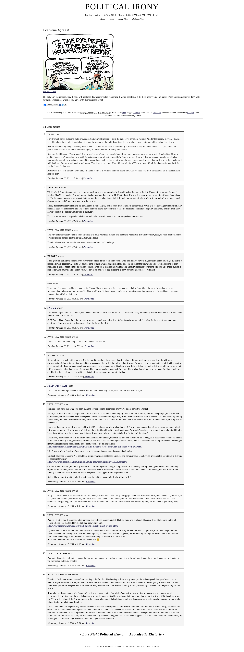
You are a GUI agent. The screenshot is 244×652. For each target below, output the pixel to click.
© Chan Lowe (49, 91)
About (111, 19)
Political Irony (122, 6)
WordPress (108, 646)
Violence (136, 112)
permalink (157, 112)
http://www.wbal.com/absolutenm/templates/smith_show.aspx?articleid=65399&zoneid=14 (87, 462)
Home (102, 19)
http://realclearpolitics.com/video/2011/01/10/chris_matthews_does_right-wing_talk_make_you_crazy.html (94, 447)
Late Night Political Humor (103, 634)
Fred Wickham (57, 386)
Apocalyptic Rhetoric (145, 634)
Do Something (138, 19)
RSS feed (190, 112)
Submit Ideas (123, 19)
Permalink (88, 178)
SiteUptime (134, 646)
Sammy (51, 308)
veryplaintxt (121, 646)
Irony (124, 112)
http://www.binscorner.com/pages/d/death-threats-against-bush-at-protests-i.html (82, 526)
